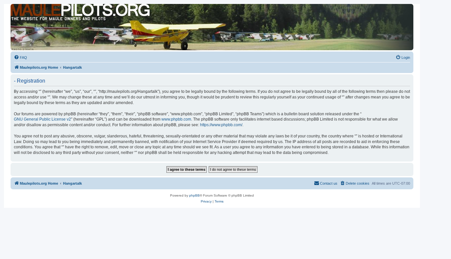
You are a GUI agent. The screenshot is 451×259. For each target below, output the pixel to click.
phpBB (194, 195)
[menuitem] (20, 57)
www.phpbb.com (176, 119)
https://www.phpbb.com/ (221, 125)
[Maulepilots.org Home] (40, 16)
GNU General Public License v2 (42, 119)
